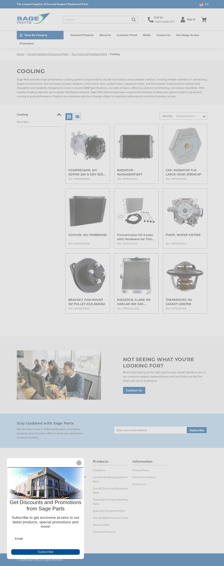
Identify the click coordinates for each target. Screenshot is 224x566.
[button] (23, 122)
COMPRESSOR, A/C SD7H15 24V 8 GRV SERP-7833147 (87, 172)
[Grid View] (68, 116)
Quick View (87, 139)
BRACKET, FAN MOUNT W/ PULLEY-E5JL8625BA (86, 302)
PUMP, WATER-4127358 (183, 235)
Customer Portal (127, 35)
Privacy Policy (140, 470)
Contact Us (163, 35)
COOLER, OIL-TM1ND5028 (87, 235)
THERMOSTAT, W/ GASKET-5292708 (179, 302)
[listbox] (190, 115)
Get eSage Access (187, 35)
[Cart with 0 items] (203, 19)
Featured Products (104, 532)
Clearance (99, 470)
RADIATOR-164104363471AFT (129, 172)
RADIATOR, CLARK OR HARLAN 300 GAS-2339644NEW (134, 302)
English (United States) (202, 4)
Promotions (27, 43)
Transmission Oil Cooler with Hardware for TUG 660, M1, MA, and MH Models (135, 237)
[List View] (77, 116)
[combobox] (202, 4)
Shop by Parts (101, 525)
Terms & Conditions (144, 477)
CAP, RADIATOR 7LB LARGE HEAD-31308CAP (183, 172)
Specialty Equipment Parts (109, 511)
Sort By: (168, 116)
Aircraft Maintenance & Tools (110, 518)
